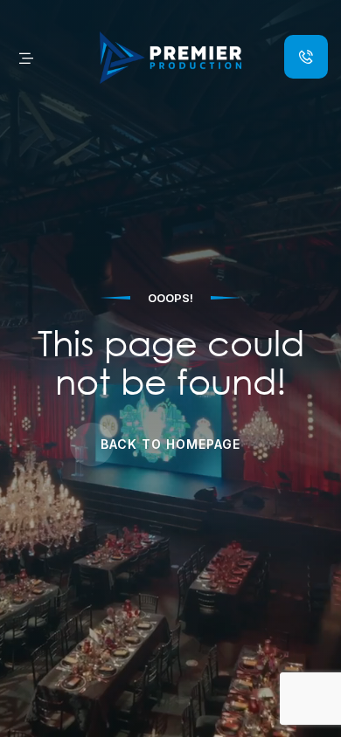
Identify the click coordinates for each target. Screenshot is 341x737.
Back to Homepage (170, 444)
